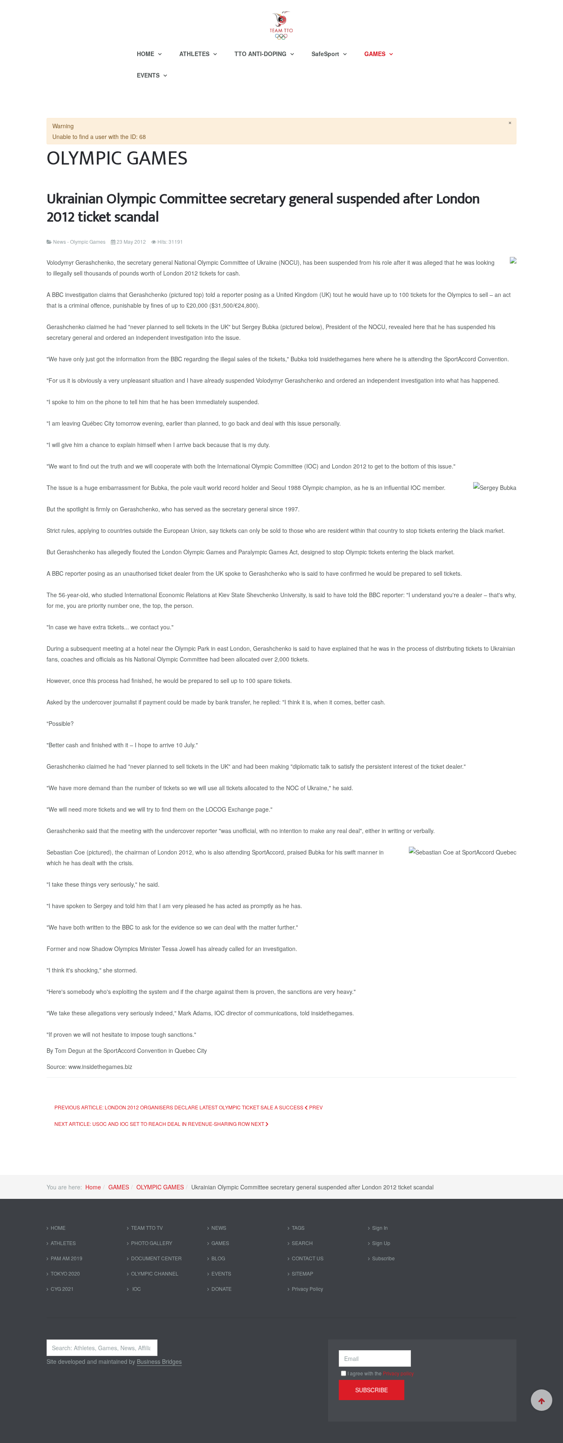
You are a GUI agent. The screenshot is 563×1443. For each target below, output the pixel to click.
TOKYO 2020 (65, 1273)
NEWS (218, 1227)
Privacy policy (398, 1373)
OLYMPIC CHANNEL (154, 1273)
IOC (136, 1288)
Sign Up (381, 1242)
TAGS (298, 1227)
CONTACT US (308, 1258)
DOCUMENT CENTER (156, 1258)
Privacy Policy (307, 1288)
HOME (146, 53)
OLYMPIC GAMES (160, 1187)
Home (93, 1187)
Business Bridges (159, 1361)
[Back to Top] (541, 1400)
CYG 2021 (62, 1288)
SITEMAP (302, 1273)
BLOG (218, 1258)
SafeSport (326, 53)
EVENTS (149, 75)
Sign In (380, 1227)
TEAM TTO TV (147, 1227)
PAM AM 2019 (66, 1258)
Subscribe (383, 1258)
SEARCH (302, 1242)
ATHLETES (195, 53)
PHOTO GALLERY (151, 1242)
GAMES (375, 53)
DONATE (221, 1288)
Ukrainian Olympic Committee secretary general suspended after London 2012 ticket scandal (263, 208)
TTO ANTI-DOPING (261, 53)
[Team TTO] (281, 21)
